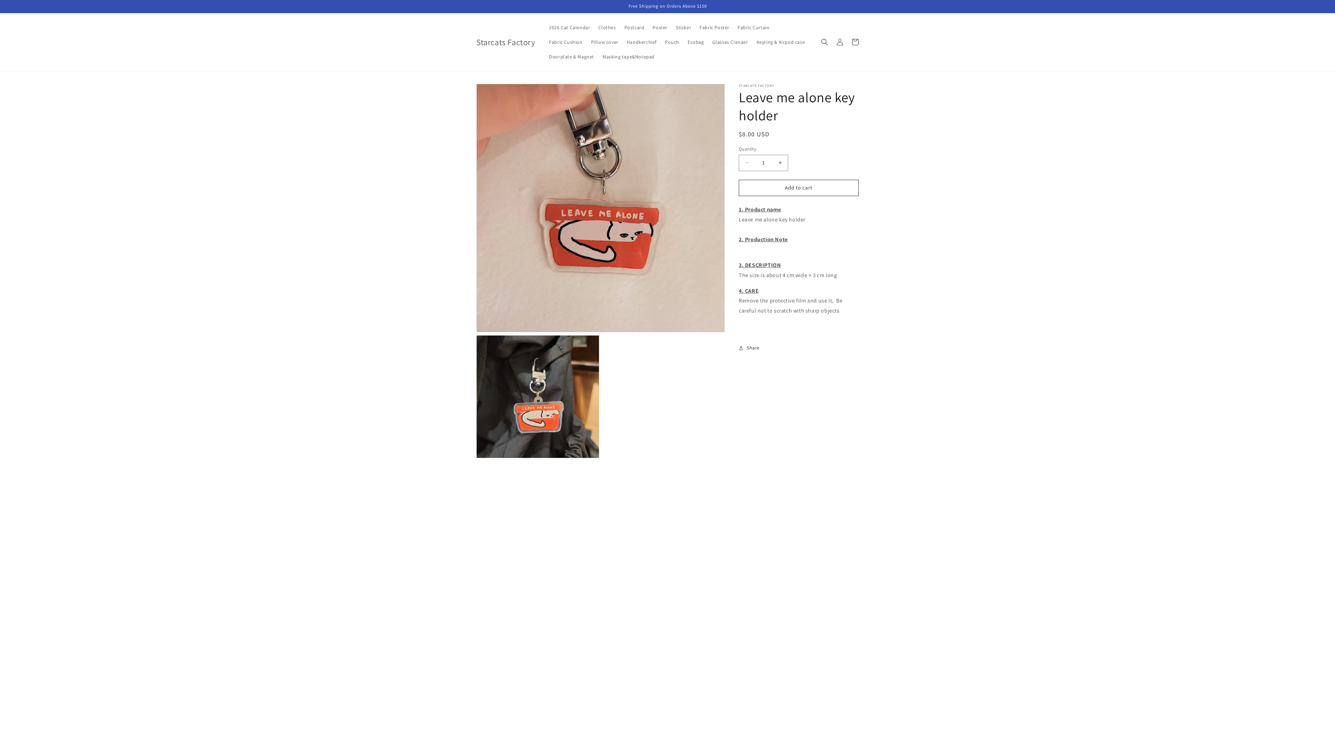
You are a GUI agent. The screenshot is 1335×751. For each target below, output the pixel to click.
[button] (824, 42)
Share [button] (753, 348)
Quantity (747, 149)
